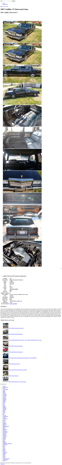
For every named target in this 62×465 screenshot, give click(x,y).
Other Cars (5, 432)
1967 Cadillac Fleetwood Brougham (15, 334)
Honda (4, 406)
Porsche (4, 438)
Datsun (4, 400)
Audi (4, 390)
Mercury (4, 427)
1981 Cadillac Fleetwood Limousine (15, 346)
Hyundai (4, 408)
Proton (4, 439)
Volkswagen (5, 459)
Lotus (4, 421)
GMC (4, 405)
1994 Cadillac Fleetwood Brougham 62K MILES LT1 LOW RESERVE (22, 357)
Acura (4, 386)
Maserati (4, 422)
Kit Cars (4, 415)
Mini (4, 428)
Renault (4, 442)
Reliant (4, 441)
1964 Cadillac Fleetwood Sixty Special (15, 328)
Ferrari (4, 402)
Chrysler (4, 395)
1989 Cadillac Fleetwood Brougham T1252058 (17, 369)
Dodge (4, 401)
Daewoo (4, 398)
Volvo (4, 460)
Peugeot (4, 434)
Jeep (4, 413)
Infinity (4, 409)
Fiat (3, 403)
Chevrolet (5, 394)
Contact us (2, 463)
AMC (4, 388)
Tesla (4, 455)
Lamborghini (5, 416)
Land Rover (5, 418)
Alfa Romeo (5, 387)
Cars (4, 3)
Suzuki (4, 454)
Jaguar (4, 412)
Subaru (4, 453)
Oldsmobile (5, 431)
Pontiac (4, 437)
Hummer (4, 407)
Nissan (4, 430)
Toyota (4, 456)
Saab (4, 445)
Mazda (4, 425)
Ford (4, 404)
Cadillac (4, 393)
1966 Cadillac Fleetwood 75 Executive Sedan (17, 381)
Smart (4, 451)
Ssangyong (5, 452)
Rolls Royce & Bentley (7, 443)
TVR (4, 457)
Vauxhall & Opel (6, 458)
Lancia (4, 417)
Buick (4, 392)
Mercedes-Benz (6, 426)
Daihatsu (4, 399)
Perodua (4, 433)
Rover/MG (5, 444)
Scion (4, 446)
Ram (4, 440)
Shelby (4, 448)
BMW (4, 391)
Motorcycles (5, 4)
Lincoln (4, 420)
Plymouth (5, 435)
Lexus (4, 419)
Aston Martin (5, 389)
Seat (4, 447)
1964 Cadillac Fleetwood (13, 375)
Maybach (4, 424)
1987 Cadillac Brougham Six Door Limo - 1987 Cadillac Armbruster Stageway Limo (24, 340)
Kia (3, 414)
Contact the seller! (13, 303)
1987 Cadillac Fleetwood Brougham (15, 351)
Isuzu (4, 411)
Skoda (4, 450)
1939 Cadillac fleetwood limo (14, 363)
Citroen (4, 396)
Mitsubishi (5, 429)
